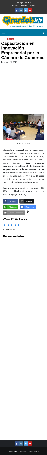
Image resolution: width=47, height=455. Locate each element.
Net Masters (35, 451)
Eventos (11, 39)
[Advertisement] (23, 89)
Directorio (23, 6)
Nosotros (15, 6)
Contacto (32, 6)
